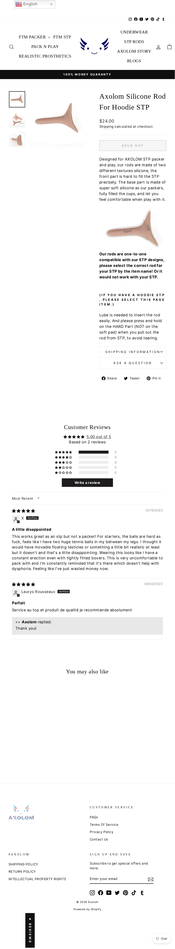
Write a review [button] (87, 482)
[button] (63, 452)
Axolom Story (134, 51)
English (30, 4)
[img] (23, 511)
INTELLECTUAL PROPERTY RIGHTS (37, 879)
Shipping (106, 126)
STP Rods (134, 41)
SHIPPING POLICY (23, 864)
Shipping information (132, 352)
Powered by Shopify (87, 909)
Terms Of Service (104, 825)
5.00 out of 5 (99, 436)
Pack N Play (45, 46)
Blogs (134, 60)
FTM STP (62, 37)
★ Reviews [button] (30, 930)
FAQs (94, 817)
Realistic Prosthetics (45, 56)
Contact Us (99, 839)
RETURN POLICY (22, 871)
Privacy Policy (101, 832)
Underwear (134, 32)
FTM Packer (33, 37)
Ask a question (132, 363)
